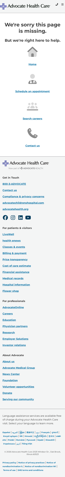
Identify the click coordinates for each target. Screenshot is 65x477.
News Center (11, 374)
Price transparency (15, 259)
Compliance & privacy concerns (23, 196)
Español (6, 432)
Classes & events (14, 246)
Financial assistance (16, 272)
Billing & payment (15, 253)
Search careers (32, 118)
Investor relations (14, 345)
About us (9, 361)
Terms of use (9, 470)
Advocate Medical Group (19, 367)
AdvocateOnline (13, 307)
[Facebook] (5, 218)
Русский (31, 440)
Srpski (40, 440)
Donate (7, 393)
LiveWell (8, 234)
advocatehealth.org (15, 209)
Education (9, 319)
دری (37, 432)
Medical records (13, 278)
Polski (11, 440)
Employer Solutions (15, 338)
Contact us (32, 145)
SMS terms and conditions (30, 470)
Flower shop (11, 291)
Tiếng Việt (27, 444)
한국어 (51, 436)
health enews (12, 240)
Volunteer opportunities (18, 386)
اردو (18, 444)
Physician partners (15, 326)
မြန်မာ (22, 432)
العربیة (15, 432)
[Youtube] (28, 218)
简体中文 (30, 432)
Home (32, 64)
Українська (9, 444)
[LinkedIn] (20, 218)
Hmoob (28, 436)
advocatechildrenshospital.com (23, 202)
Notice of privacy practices (31, 462)
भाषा (21, 436)
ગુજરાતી (55, 432)
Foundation (10, 380)
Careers (8, 313)
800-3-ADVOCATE (14, 183)
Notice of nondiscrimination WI (40, 466)
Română (20, 440)
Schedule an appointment (32, 91)
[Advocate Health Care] (25, 6)
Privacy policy (9, 462)
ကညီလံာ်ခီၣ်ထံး (40, 436)
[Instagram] (12, 218)
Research (9, 332)
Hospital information (16, 284)
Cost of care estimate (17, 265)
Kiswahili (50, 440)
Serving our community (18, 399)
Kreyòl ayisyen (10, 436)
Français (45, 432)
